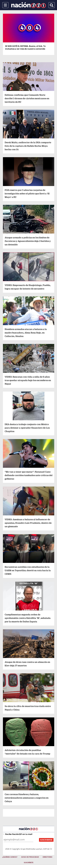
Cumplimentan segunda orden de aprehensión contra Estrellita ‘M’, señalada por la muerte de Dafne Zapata (28, 618)
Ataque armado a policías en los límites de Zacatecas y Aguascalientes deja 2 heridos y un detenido (28, 241)
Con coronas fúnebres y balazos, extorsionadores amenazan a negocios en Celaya (27, 798)
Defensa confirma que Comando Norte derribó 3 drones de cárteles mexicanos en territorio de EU (27, 98)
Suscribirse (46, 840)
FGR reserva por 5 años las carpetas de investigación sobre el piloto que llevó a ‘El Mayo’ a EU (27, 193)
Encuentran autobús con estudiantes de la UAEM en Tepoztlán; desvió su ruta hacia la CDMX (28, 570)
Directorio (47, 857)
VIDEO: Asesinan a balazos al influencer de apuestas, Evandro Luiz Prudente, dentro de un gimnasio (28, 523)
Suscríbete (28, 862)
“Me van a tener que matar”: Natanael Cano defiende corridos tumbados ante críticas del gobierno (28, 475)
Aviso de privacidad (30, 857)
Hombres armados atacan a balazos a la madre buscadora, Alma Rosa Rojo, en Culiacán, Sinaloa (26, 332)
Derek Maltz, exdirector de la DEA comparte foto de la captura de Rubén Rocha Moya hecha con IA (28, 146)
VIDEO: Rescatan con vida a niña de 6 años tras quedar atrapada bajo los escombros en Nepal (28, 380)
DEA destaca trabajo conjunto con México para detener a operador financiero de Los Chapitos (27, 428)
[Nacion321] (28, 5)
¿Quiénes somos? (9, 857)
